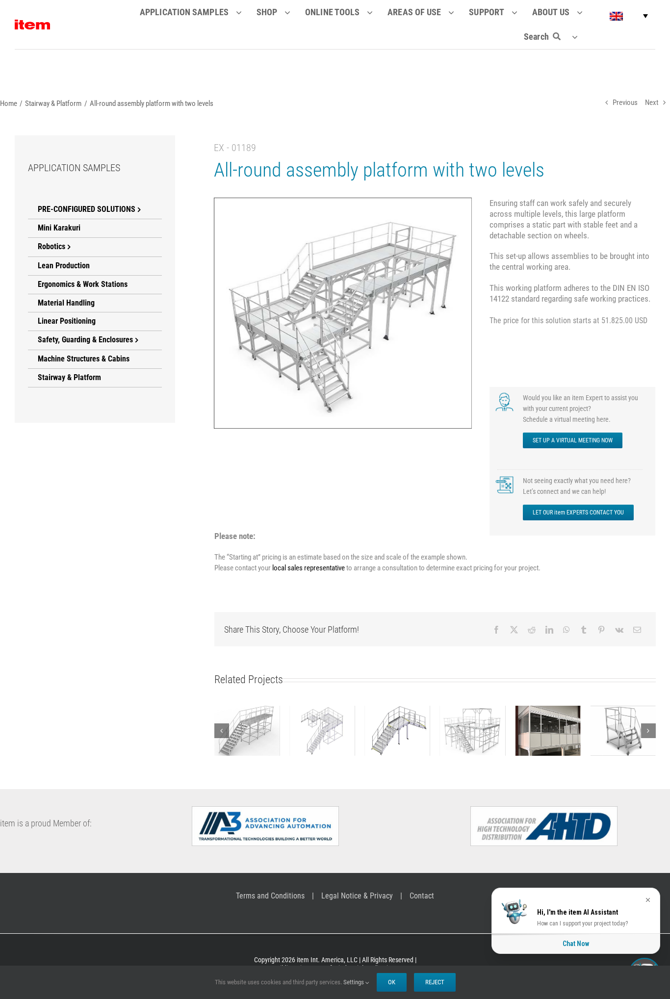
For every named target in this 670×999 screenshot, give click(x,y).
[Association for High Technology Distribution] (544, 810)
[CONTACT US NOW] (505, 479)
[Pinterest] (601, 630)
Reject (434, 982)
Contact (422, 895)
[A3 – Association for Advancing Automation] (265, 810)
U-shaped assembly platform (472, 711)
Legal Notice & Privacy (357, 895)
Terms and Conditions (270, 895)
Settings (354, 982)
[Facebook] (496, 630)
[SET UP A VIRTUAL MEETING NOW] (505, 396)
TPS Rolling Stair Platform (623, 717)
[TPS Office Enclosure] (547, 731)
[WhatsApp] (566, 630)
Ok (391, 982)
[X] (513, 630)
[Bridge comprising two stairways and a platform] (397, 731)
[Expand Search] (581, 37)
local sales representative (308, 568)
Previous (625, 102)
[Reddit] (531, 630)
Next (651, 102)
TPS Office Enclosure (547, 717)
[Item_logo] (32, 23)
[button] (628, 16)
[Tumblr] (583, 630)
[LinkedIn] (549, 630)
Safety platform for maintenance (247, 711)
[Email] (636, 630)
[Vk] (619, 630)
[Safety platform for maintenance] (246, 731)
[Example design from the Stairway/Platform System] (322, 731)
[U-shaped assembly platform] (472, 731)
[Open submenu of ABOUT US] (586, 12)
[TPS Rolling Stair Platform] (622, 731)
